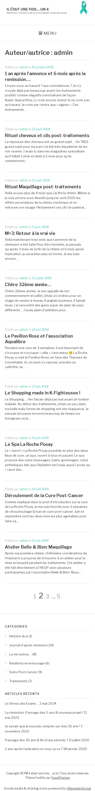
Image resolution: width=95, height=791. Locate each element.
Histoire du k (18, 636)
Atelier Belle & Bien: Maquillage (38, 547)
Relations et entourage (27, 663)
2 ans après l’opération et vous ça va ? (34, 749)
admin (23, 67)
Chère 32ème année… (28, 284)
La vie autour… (20, 654)
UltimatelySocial (79, 788)
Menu (50, 33)
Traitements (18, 681)
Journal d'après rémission (28, 645)
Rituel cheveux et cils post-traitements (47, 135)
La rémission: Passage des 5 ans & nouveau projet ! (44, 712)
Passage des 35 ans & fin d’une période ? (36, 740)
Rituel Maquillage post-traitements (43, 186)
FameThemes (60, 778)
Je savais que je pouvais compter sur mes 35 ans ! (42, 726)
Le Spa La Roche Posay (29, 444)
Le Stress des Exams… (22, 703)
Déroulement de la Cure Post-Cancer (44, 495)
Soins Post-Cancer (23, 672)
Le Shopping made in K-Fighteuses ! (42, 392)
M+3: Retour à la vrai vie (30, 233)
